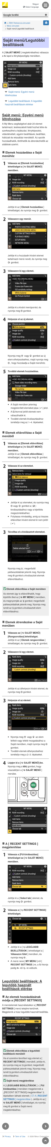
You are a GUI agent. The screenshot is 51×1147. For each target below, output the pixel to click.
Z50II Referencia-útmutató (19, 22)
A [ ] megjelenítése (25, 1097)
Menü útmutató (13, 25)
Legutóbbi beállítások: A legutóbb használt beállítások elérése (23, 102)
